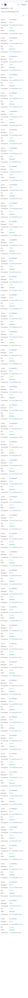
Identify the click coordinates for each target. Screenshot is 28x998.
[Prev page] (20, 15)
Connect (23, 4)
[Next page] (26, 15)
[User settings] (26, 1)
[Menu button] (2, 4)
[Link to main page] (5, 5)
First (16, 15)
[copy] (23, 25)
